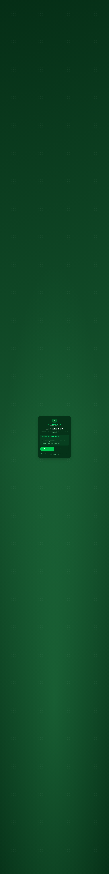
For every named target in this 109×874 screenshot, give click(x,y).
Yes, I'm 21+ (47, 449)
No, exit (62, 449)
